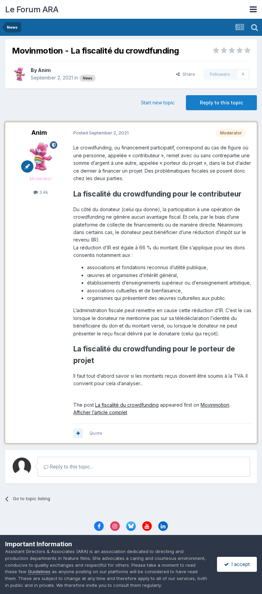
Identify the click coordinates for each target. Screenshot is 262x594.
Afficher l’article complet (100, 412)
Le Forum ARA (31, 9)
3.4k (43, 192)
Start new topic (158, 102)
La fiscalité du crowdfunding (127, 405)
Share (187, 74)
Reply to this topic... (70, 466)
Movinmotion (215, 405)
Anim (44, 70)
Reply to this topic (221, 102)
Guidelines (39, 571)
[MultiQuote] (78, 433)
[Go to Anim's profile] (19, 74)
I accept (239, 564)
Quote (95, 433)
